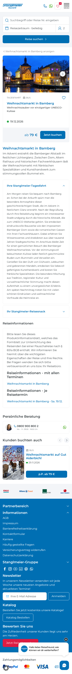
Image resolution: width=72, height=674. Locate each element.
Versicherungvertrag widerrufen (24, 550)
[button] (6, 668)
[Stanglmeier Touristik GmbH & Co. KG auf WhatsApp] (31, 569)
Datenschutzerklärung (18, 555)
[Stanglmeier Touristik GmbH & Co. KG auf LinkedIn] (21, 569)
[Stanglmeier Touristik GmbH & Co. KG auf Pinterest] (26, 569)
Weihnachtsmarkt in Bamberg (28, 383)
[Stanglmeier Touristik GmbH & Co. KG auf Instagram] (10, 569)
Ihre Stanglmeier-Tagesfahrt (26, 185)
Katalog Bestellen (18, 617)
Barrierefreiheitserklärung (20, 528)
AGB (6, 518)
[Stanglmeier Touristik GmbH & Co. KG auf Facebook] (5, 569)
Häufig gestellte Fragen (18, 544)
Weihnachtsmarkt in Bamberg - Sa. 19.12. (34, 401)
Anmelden (59, 596)
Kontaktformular (14, 534)
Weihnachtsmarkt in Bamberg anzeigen (29, 51)
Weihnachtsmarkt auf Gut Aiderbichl (46, 456)
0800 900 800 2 (27, 426)
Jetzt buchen (53, 134)
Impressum (10, 523)
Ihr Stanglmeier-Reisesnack (26, 311)
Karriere (8, 539)
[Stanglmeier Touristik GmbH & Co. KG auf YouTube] (15, 569)
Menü (66, 8)
